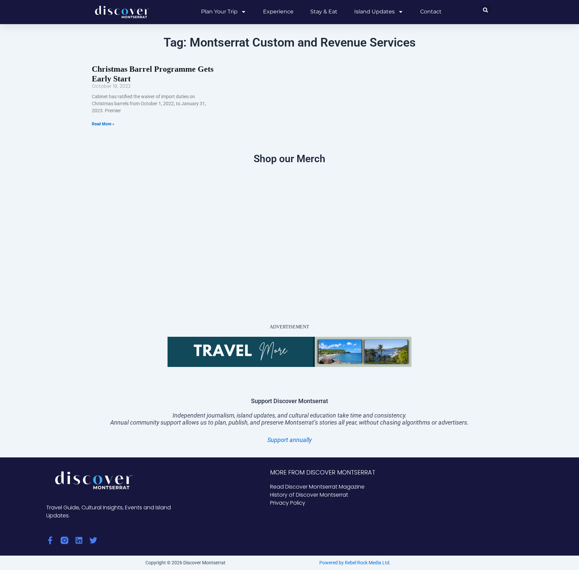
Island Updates (374, 11)
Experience (278, 11)
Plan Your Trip (219, 11)
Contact (431, 11)
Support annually (289, 439)
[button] (485, 10)
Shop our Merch (289, 159)
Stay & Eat (323, 11)
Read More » (103, 124)
